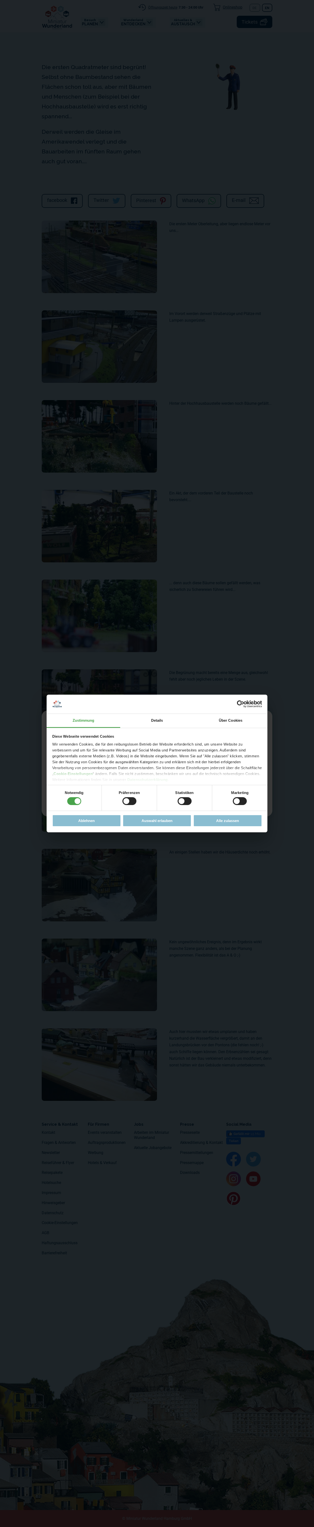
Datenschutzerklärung (147, 780)
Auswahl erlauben (157, 821)
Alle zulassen (227, 821)
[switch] (129, 801)
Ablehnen (86, 821)
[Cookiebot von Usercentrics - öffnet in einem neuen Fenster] (240, 704)
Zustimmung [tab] (83, 720)
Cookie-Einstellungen (73, 774)
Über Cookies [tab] (230, 720)
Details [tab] (157, 720)
